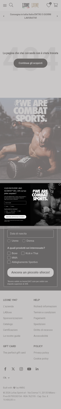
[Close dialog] (60, 184)
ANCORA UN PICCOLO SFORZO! (15, 217)
